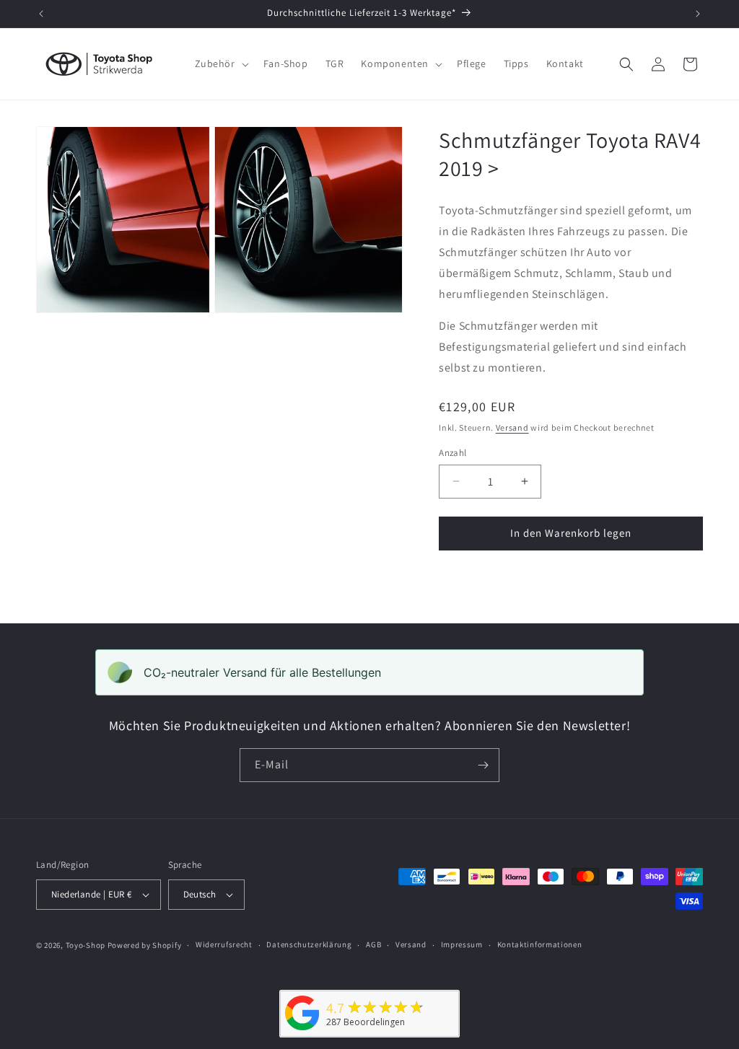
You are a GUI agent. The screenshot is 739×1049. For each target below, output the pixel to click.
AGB (373, 944)
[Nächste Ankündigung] (698, 13)
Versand (512, 427)
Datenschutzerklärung (308, 944)
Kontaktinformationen (539, 944)
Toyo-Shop (85, 945)
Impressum (462, 944)
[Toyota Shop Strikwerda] (302, 1030)
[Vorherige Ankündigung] (41, 13)
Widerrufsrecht (224, 944)
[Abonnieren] (483, 765)
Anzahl (452, 453)
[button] (220, 63)
